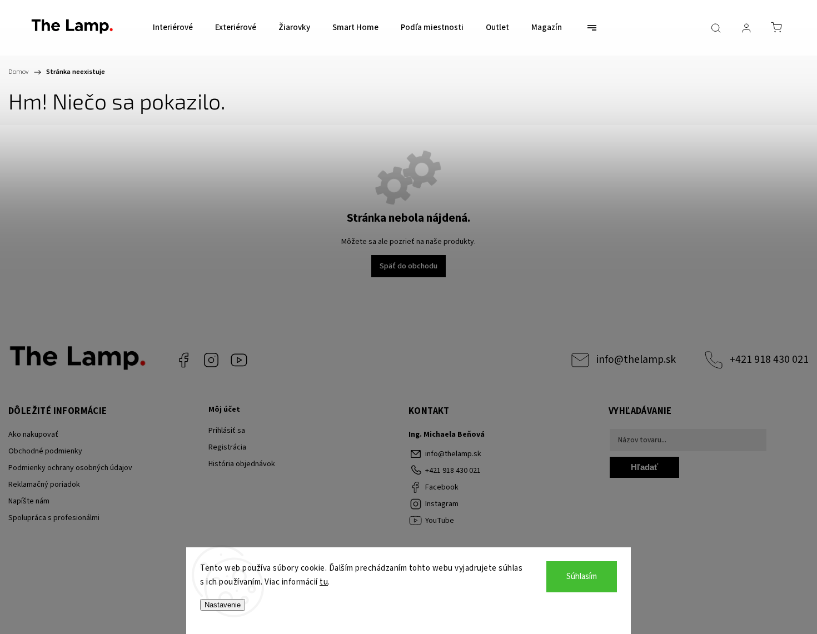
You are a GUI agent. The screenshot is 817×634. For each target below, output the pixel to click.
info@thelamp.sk (636, 359)
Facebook (183, 360)
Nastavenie (223, 605)
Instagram (211, 360)
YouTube (239, 360)
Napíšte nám (28, 501)
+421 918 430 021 (769, 359)
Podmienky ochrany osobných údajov (70, 467)
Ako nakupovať (33, 434)
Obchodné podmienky (45, 451)
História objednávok (241, 464)
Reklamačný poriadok (44, 484)
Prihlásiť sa (226, 430)
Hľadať (644, 467)
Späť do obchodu (408, 266)
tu (324, 582)
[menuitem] (173, 28)
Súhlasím (581, 576)
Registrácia (227, 447)
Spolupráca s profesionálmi (53, 517)
